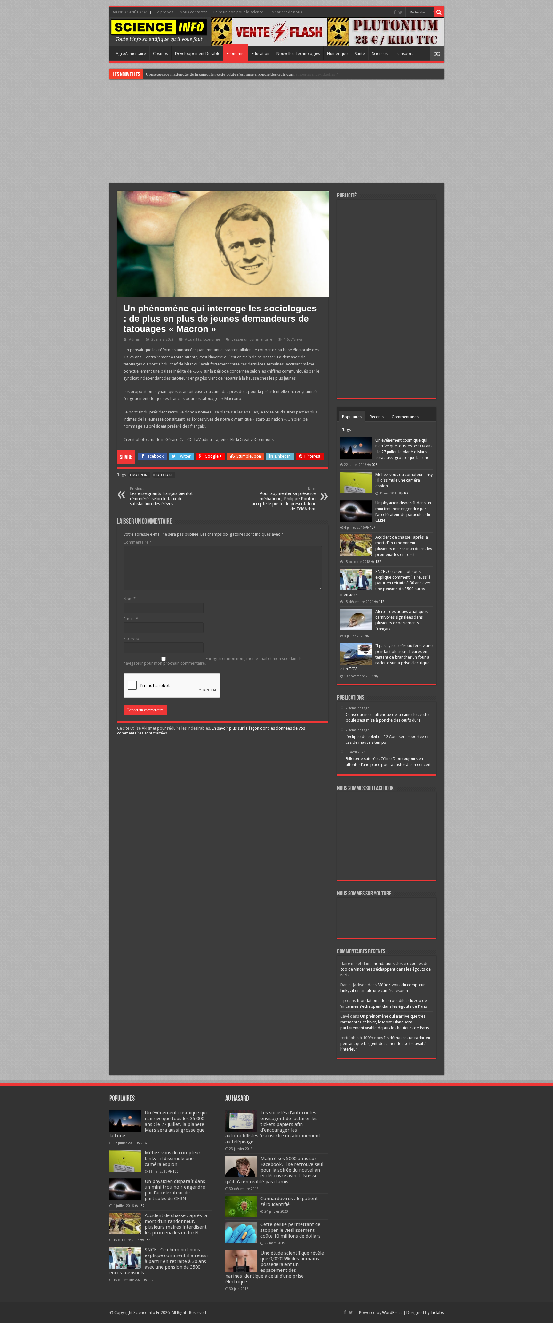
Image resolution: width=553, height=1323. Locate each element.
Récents (377, 416)
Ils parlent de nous (285, 12)
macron (140, 475)
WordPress (392, 1312)
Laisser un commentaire (252, 339)
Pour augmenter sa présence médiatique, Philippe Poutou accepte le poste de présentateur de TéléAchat (284, 499)
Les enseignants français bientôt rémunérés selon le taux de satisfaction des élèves (161, 496)
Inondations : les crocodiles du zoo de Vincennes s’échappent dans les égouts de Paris (385, 969)
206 (374, 465)
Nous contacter (193, 12)
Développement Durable (197, 53)
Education (260, 53)
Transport (404, 53)
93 (371, 636)
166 (406, 493)
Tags (346, 429)
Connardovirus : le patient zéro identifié (289, 1201)
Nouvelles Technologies (298, 53)
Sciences (380, 53)
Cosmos (160, 53)
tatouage (164, 475)
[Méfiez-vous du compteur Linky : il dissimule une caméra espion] (356, 482)
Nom (130, 599)
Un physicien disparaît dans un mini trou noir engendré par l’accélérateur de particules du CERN (175, 1189)
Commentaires (405, 416)
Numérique (337, 53)
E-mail (131, 618)
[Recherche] (439, 12)
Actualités (193, 339)
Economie (235, 53)
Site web (131, 638)
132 (378, 562)
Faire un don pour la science (238, 12)
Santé (360, 53)
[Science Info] (158, 30)
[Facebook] (395, 12)
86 (380, 676)
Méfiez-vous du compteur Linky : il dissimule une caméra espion (404, 480)
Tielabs (437, 1312)
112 (381, 602)
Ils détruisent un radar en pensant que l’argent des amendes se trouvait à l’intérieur (385, 1043)
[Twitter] (400, 12)
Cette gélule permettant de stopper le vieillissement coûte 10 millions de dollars (290, 1230)
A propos (165, 12)
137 (372, 527)
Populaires (352, 416)
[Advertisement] (276, 132)
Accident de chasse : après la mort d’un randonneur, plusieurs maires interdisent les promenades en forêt (176, 1224)
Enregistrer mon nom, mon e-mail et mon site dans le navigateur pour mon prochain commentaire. (213, 661)
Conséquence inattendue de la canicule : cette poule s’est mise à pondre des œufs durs (220, 74)
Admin (134, 339)
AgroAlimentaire (131, 53)
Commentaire (138, 542)
